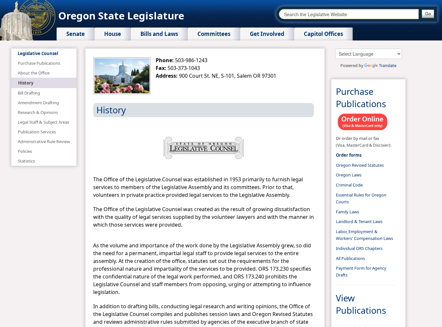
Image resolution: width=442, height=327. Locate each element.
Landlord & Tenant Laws (359, 221)
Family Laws (347, 212)
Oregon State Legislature (121, 15)
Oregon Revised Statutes (360, 165)
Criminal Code (349, 185)
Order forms (348, 155)
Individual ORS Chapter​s (359, 248)
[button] (428, 14)
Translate (387, 65)
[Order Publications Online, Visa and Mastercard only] (363, 121)
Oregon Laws (348, 175)
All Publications (350, 258)
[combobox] (349, 14)
